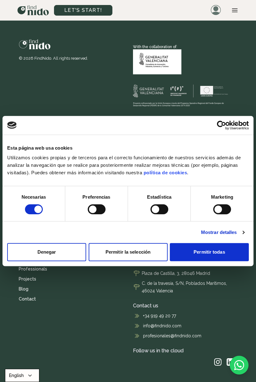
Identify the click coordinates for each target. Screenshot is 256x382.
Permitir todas (209, 252)
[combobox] (22, 375)
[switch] (97, 209)
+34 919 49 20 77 (159, 315)
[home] (33, 10)
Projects (27, 278)
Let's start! (83, 10)
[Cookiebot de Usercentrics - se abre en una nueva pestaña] (221, 125)
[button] (235, 10)
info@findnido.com (162, 325)
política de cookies (165, 172)
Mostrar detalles (219, 232)
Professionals (33, 268)
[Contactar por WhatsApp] (239, 365)
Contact (27, 298)
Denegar (46, 252)
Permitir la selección (128, 252)
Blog (23, 288)
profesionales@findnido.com (172, 335)
